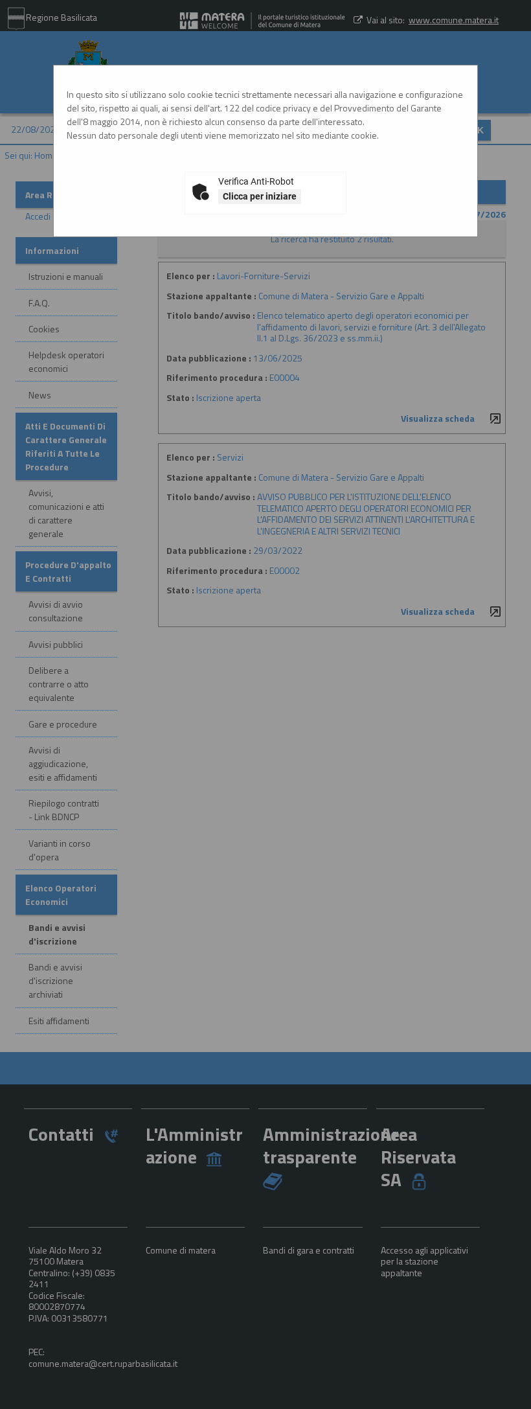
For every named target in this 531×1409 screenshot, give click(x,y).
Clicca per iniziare (260, 196)
